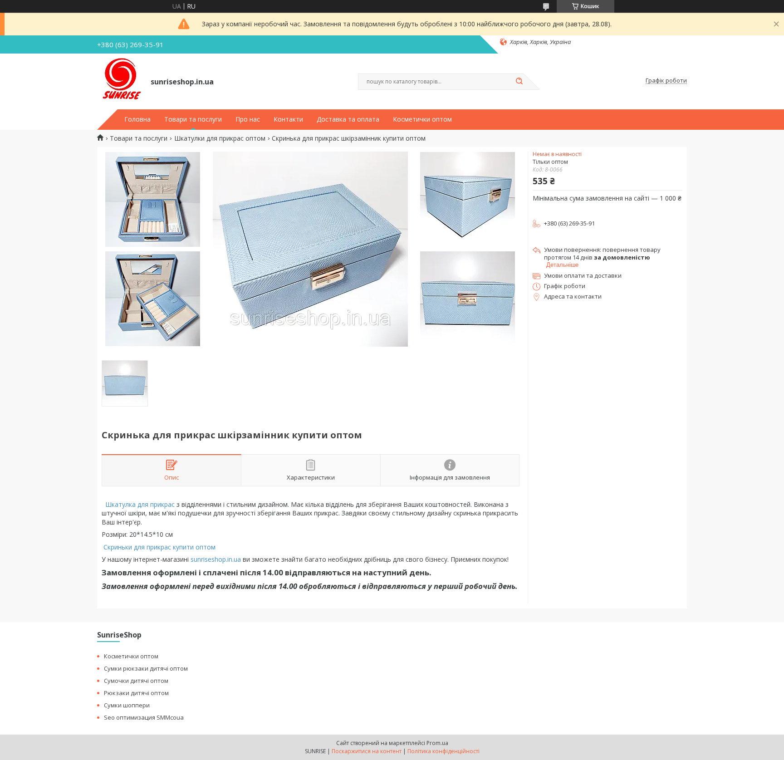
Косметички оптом (422, 119)
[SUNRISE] (119, 80)
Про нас (247, 119)
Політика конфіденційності (443, 751)
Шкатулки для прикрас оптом (219, 138)
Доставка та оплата (348, 119)
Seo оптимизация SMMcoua (144, 717)
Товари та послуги (193, 119)
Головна (137, 119)
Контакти (288, 119)
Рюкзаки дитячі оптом (136, 693)
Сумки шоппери (127, 705)
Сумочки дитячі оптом (136, 681)
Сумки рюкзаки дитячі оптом (146, 668)
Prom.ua (437, 743)
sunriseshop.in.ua (216, 559)
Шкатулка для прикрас (139, 504)
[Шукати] (519, 82)
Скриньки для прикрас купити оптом (160, 547)
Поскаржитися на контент (367, 751)
